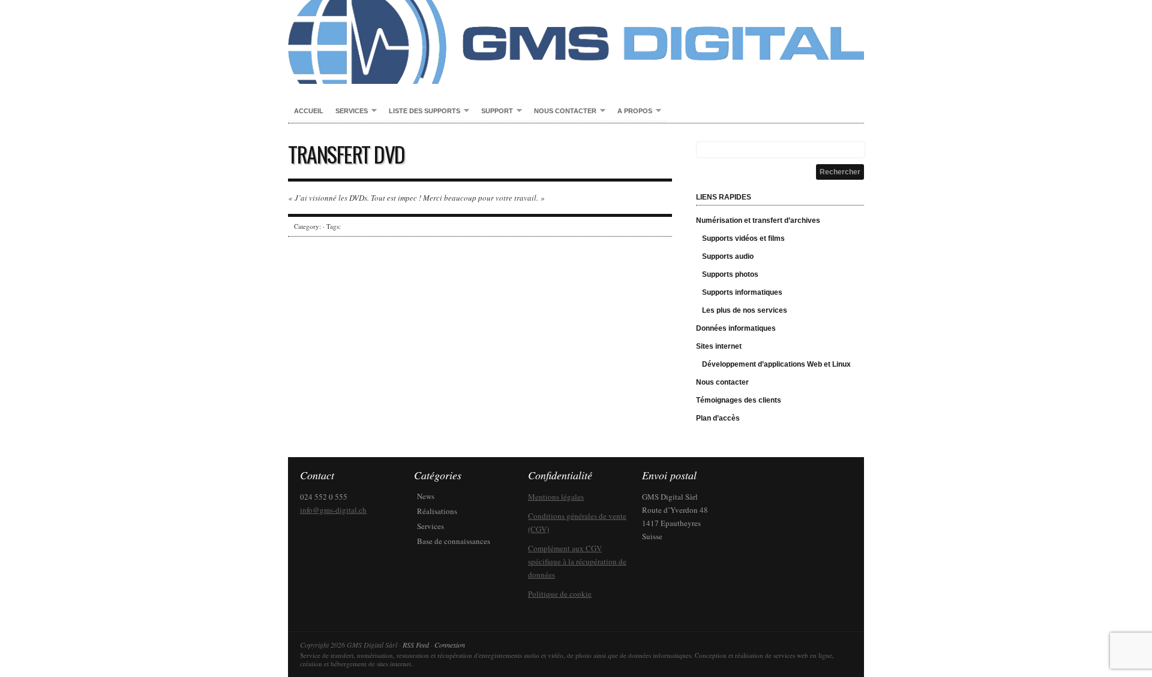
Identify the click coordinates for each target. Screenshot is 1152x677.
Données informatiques (736, 328)
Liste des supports (421, 111)
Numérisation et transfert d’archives (758, 220)
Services (348, 111)
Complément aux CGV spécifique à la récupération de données (577, 561)
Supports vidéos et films (743, 238)
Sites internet (719, 346)
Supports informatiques (742, 292)
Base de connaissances (453, 541)
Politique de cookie (560, 593)
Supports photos (730, 274)
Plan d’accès (718, 418)
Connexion (449, 644)
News (425, 496)
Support (494, 111)
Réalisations (437, 511)
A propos (631, 111)
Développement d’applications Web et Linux (776, 364)
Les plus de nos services (744, 310)
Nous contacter (562, 111)
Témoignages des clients (738, 400)
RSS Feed (416, 644)
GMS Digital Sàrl (576, 42)
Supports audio (728, 256)
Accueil (308, 110)
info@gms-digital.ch (333, 509)
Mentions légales (556, 496)
